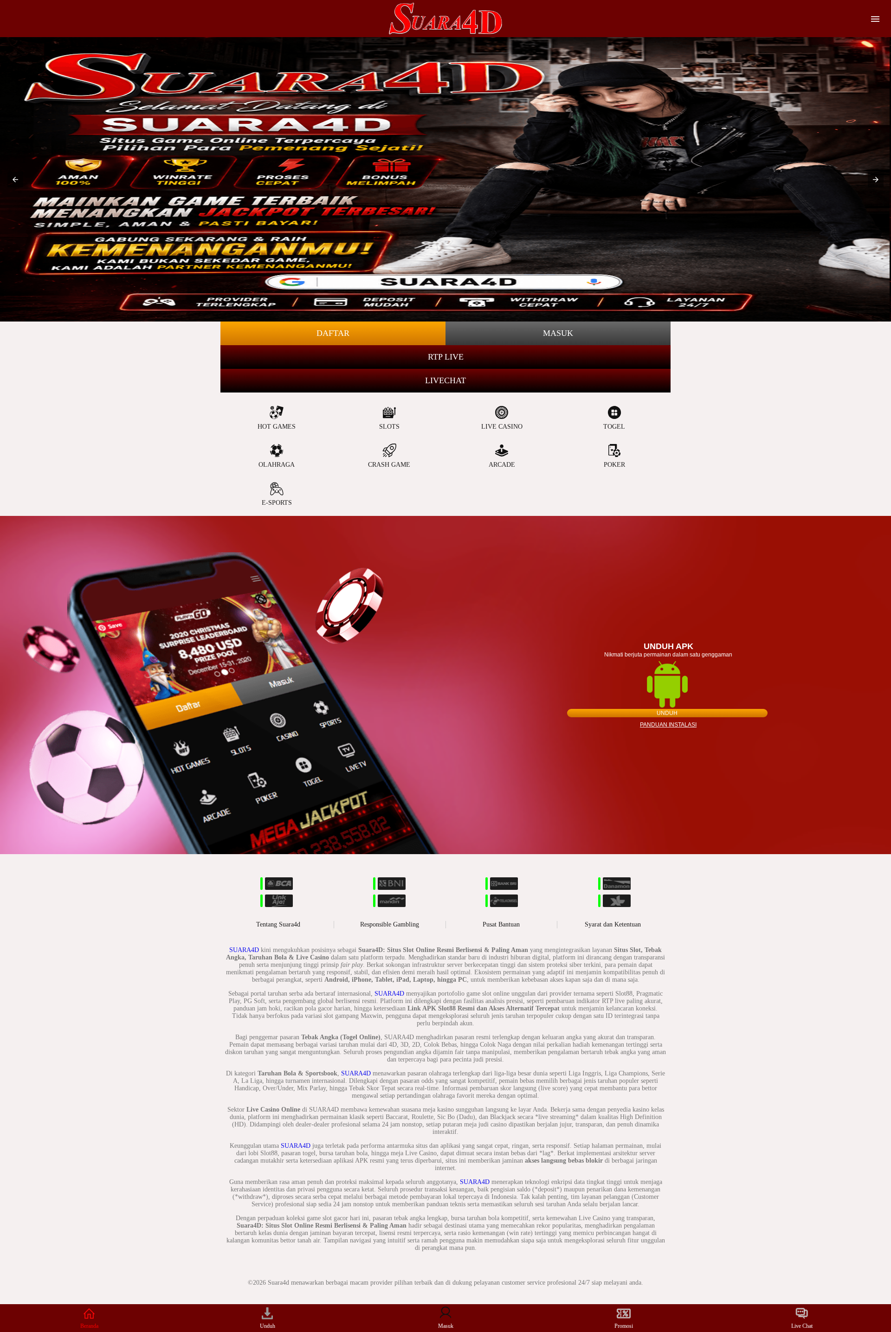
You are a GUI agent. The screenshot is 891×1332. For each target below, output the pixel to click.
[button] (15, 179)
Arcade (502, 464)
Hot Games (277, 426)
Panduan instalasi (668, 724)
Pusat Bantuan (501, 924)
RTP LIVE (446, 356)
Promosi (623, 1326)
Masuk (445, 1326)
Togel (614, 426)
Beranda (89, 1326)
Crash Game (389, 464)
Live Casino (502, 426)
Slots (389, 426)
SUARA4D (244, 949)
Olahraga (276, 464)
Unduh (667, 713)
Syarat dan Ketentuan (613, 924)
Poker (614, 464)
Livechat (445, 380)
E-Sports (277, 502)
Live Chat (802, 1326)
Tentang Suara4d (278, 924)
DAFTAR (332, 333)
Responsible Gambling (389, 924)
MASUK (558, 333)
